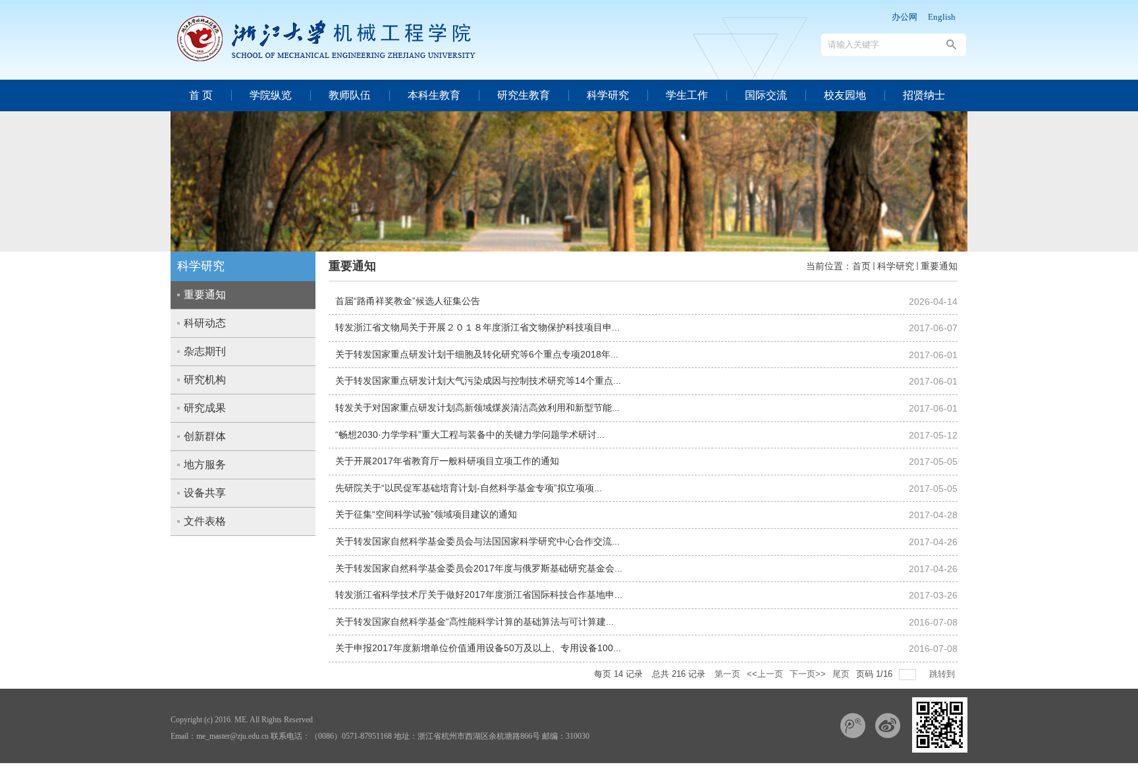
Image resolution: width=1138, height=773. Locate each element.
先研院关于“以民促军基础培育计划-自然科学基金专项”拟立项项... (468, 488)
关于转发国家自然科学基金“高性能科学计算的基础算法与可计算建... (474, 621)
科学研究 (608, 95)
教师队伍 (350, 95)
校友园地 (845, 95)
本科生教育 (434, 95)
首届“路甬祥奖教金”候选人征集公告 (407, 301)
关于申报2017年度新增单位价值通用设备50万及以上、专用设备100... (478, 648)
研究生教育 (523, 95)
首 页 (201, 95)
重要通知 (939, 266)
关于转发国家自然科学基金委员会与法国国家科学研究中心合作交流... (477, 541)
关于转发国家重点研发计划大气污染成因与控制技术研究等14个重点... (478, 380)
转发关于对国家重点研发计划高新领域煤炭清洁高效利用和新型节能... (477, 407)
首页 (861, 266)
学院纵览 (271, 95)
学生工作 (687, 95)
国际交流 (766, 95)
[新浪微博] (887, 725)
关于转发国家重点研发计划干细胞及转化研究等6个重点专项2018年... (476, 354)
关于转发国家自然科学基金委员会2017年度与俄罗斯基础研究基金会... (478, 568)
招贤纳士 (924, 95)
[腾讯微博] (852, 725)
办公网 (904, 17)
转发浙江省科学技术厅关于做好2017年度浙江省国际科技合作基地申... (478, 594)
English (942, 17)
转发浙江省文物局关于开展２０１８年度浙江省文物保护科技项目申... (477, 327)
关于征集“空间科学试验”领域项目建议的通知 (426, 514)
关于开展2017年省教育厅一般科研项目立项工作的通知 (447, 461)
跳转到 (943, 674)
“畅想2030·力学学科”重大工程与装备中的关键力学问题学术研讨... (470, 434)
